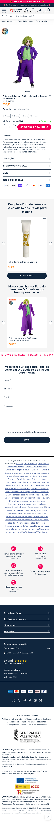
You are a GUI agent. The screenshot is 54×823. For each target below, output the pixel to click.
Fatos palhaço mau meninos (25, 529)
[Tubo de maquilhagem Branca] (27, 239)
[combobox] (27, 16)
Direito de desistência (37, 725)
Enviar (27, 440)
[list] (27, 62)
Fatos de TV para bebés (18, 523)
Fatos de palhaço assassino (19, 517)
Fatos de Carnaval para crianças (22, 511)
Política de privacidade (12, 719)
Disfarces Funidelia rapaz (19, 479)
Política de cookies (31, 719)
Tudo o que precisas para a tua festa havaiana (27, 5)
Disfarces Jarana (8, 21)
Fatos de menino (39, 514)
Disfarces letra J (39, 479)
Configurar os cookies (16, 725)
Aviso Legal (46, 719)
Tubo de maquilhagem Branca (22, 262)
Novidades (44, 529)
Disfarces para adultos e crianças (21, 482)
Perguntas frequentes (37, 722)
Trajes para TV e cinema (36, 532)
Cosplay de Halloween (26, 464)
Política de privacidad (36, 432)
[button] (48, 10)
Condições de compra (16, 722)
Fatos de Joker (42, 21)
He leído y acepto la (27, 432)
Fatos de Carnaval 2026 (39, 507)
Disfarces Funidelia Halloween (34, 476)
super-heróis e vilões (15, 532)
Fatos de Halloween (25, 21)
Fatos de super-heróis (39, 520)
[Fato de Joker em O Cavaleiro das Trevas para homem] (27, 317)
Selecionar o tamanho (34, 127)
